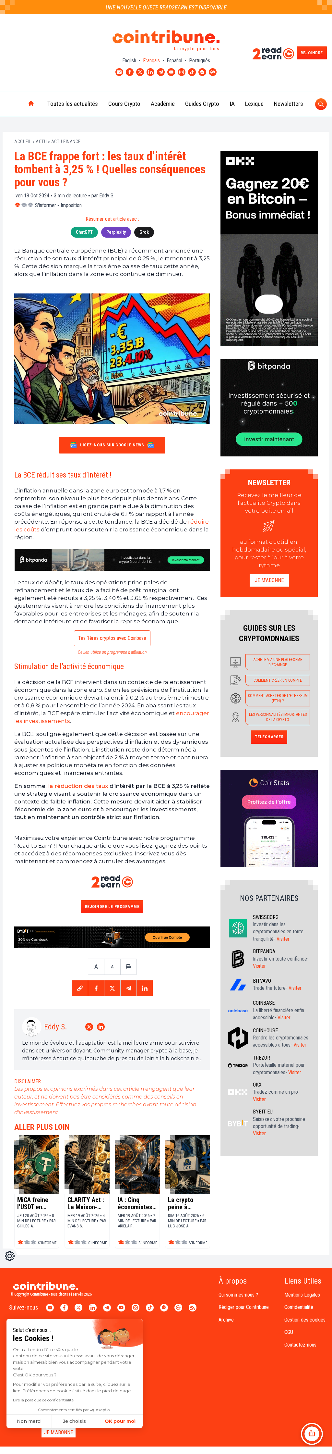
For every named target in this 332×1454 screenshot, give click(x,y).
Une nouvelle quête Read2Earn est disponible (166, 7)
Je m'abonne (269, 580)
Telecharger (269, 736)
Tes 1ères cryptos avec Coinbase (112, 638)
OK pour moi (120, 1421)
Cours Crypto (124, 103)
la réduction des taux (78, 786)
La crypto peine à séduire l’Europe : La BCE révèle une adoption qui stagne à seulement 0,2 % (185, 1203)
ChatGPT (84, 232)
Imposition (71, 205)
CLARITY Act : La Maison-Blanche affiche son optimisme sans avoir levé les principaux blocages (85, 1203)
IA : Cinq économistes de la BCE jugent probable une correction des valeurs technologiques (137, 1203)
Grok (144, 232)
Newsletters (288, 103)
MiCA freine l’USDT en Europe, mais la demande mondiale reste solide (34, 1203)
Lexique (254, 103)
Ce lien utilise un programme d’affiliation (112, 652)
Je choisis (74, 1421)
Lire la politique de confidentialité (43, 1400)
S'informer (45, 205)
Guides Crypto (202, 103)
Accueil (22, 141)
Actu (41, 141)
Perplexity (116, 232)
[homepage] (17, 104)
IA (232, 103)
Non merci (29, 1421)
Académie (163, 103)
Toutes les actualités (72, 103)
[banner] (112, 560)
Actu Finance (66, 141)
